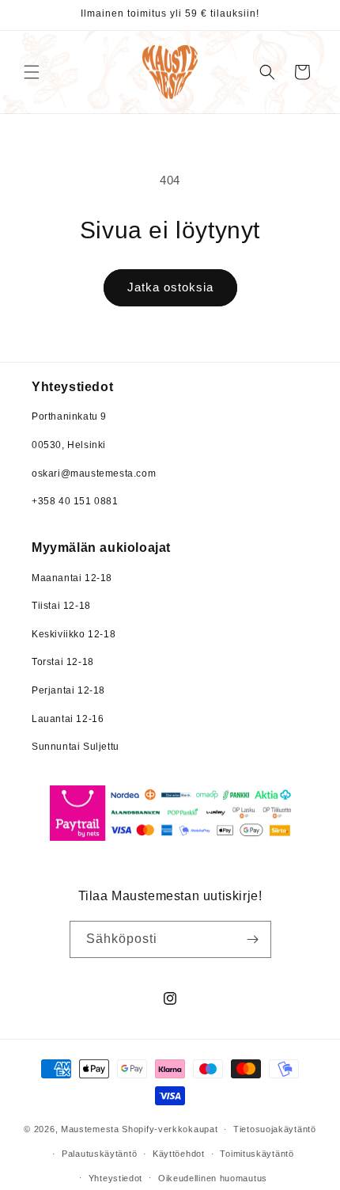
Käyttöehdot (179, 1153)
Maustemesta (90, 1129)
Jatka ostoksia (170, 287)
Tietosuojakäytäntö (274, 1129)
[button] (31, 72)
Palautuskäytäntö (99, 1153)
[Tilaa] (253, 939)
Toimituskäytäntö (256, 1153)
